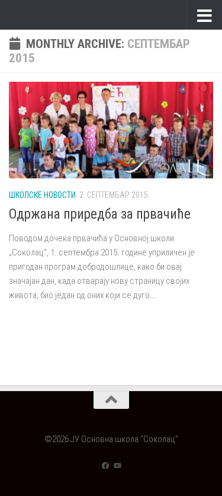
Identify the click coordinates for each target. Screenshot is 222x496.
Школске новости (42, 195)
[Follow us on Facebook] (105, 466)
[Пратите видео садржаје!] (117, 466)
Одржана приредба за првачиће (100, 214)
